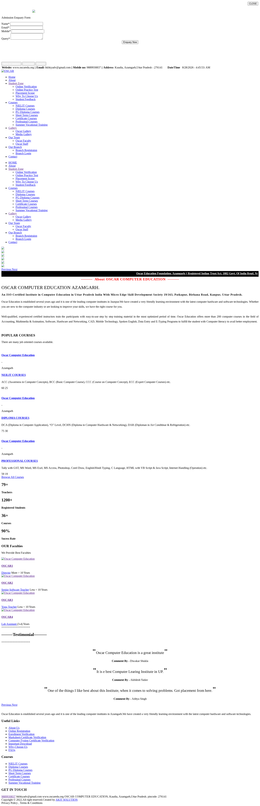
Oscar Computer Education (18, 355)
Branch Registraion (26, 150)
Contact (12, 156)
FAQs (11, 750)
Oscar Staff (22, 143)
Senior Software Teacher (15, 589)
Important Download (20, 743)
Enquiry (41, 63)
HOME (12, 162)
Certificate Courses (26, 118)
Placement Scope (25, 92)
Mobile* (6, 31)
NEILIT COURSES (13, 374)
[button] (6, 269)
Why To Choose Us (27, 96)
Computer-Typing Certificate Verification (31, 740)
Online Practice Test (27, 89)
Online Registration (19, 730)
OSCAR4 (7, 616)
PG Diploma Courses (27, 112)
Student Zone (16, 83)
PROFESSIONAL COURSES (19, 460)
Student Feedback (26, 99)
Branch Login (23, 153)
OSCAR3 (7, 599)
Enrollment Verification (21, 734)
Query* (5, 38)
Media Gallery (24, 134)
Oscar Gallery (23, 131)
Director (6, 572)
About (12, 80)
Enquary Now (130, 42)
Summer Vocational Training (32, 124)
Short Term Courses (27, 115)
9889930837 (8, 796)
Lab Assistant (9, 623)
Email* (5, 27)
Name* (5, 23)
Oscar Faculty (23, 140)
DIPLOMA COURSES (15, 417)
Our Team (14, 137)
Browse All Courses (12, 477)
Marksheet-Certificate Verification (27, 737)
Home (11, 76)
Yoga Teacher (9, 606)
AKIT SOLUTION (67, 799)
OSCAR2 (7, 582)
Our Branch (15, 147)
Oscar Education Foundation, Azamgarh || (144, 273)
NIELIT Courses (25, 105)
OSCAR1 (7, 565)
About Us (13, 727)
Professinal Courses (26, 121)
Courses (13, 102)
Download (28, 63)
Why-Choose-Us (17, 746)
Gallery (12, 127)
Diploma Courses (25, 108)
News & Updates (11, 63)
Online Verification (26, 86)
